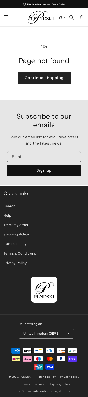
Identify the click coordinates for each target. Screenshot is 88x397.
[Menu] (6, 17)
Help (7, 215)
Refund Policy (15, 243)
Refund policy (46, 376)
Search (9, 206)
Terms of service (33, 384)
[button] (62, 17)
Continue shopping (44, 77)
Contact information (36, 391)
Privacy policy (69, 376)
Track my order (16, 225)
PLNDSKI (26, 376)
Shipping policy (59, 384)
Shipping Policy (16, 234)
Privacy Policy (15, 262)
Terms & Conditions (20, 253)
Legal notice (62, 391)
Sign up (44, 170)
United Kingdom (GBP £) (41, 333)
